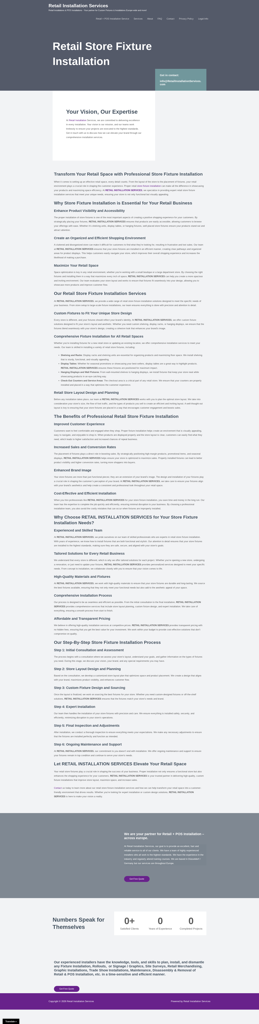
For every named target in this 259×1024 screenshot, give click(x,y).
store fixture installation (149, 186)
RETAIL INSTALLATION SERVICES (123, 190)
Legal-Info (203, 18)
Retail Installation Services (78, 5)
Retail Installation (77, 120)
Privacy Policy (186, 18)
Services (138, 18)
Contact (170, 18)
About (150, 18)
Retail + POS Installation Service (112, 18)
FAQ (160, 18)
